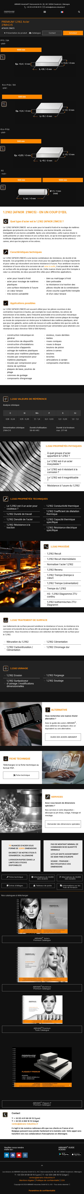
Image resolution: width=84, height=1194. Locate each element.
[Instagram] (25, 1155)
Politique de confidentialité (47, 1180)
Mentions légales (26, 1180)
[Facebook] (12, 1155)
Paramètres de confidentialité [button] (42, 1190)
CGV (63, 1180)
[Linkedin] (6, 1155)
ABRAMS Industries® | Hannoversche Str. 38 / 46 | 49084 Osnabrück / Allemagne (42, 4)
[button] (45, 12)
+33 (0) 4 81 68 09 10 (34, 7)
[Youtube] (19, 1155)
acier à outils (49, 266)
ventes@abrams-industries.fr (55, 7)
